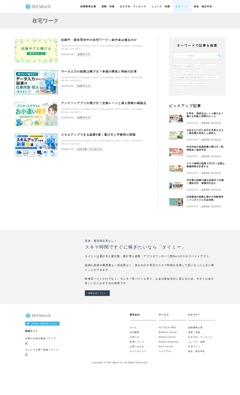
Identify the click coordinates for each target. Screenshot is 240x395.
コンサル (195, 83)
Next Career (166, 346)
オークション (199, 72)
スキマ (205, 83)
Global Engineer (169, 342)
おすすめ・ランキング (133, 6)
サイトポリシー (138, 351)
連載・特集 (108, 6)
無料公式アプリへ (97, 293)
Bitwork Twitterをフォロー (43, 323)
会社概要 (134, 332)
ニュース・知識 (161, 6)
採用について (137, 342)
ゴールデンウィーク (181, 83)
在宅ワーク (182, 6)
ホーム (133, 327)
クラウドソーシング (212, 78)
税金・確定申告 (203, 6)
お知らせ (134, 337)
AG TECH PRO (167, 327)
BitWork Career (168, 332)
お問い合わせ (137, 346)
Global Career (167, 337)
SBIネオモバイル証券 (182, 66)
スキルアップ (179, 89)
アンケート (186, 72)
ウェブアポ (165, 351)
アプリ (176, 72)
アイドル (197, 66)
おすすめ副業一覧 (181, 78)
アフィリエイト (210, 66)
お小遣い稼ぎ (196, 78)
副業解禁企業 (88, 6)
